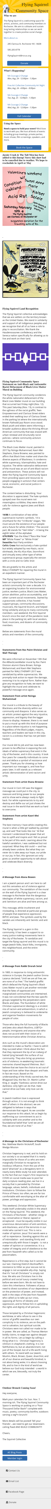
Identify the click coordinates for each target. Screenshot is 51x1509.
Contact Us (14, 1470)
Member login (15, 1458)
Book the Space (24, 147)
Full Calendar (24, 116)
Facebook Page (16, 1491)
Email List (13, 1481)
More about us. (11, 38)
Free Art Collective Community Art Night (26, 85)
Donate (24, 63)
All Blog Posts (15, 1452)
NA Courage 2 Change (18, 75)
